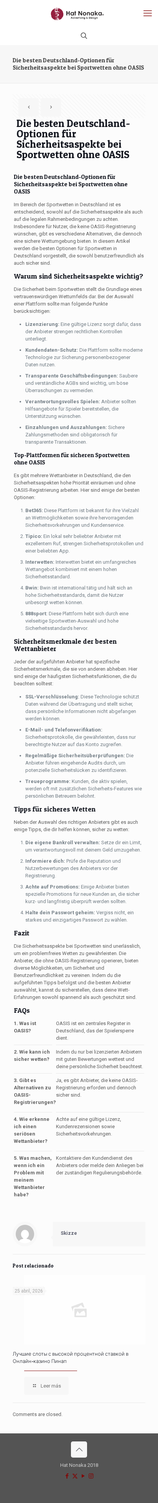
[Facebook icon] (67, 1476)
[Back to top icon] (79, 1449)
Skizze (69, 1233)
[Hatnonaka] (79, 13)
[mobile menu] (147, 13)
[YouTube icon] (83, 1476)
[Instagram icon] (91, 1476)
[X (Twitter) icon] (75, 1476)
